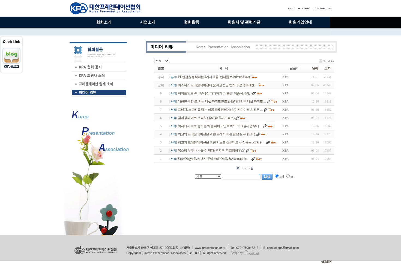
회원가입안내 (300, 22)
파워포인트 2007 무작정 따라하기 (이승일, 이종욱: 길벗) (214, 93)
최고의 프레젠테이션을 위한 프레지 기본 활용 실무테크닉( (217, 134)
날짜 (315, 68)
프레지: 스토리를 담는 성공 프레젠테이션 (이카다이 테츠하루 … (220, 110)
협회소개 (104, 22)
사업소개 (147, 22)
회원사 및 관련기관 (244, 22)
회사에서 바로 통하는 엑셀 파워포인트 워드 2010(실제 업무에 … (220, 126)
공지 (173, 77)
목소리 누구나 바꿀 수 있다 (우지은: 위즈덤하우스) (211, 150)
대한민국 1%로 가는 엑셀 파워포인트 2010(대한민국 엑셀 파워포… (222, 101)
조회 (327, 68)
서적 (173, 85)
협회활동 (191, 22)
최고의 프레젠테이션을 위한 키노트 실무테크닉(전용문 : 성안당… (221, 142)
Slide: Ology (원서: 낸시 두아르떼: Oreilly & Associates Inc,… (214, 159)
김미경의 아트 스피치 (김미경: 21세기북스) (206, 118)
